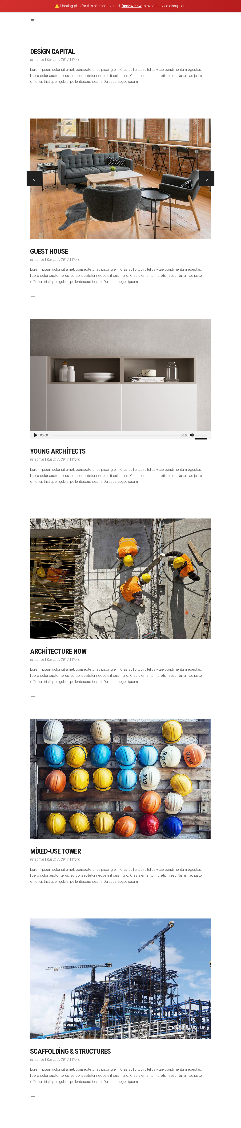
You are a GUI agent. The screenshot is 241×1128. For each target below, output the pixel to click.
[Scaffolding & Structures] (120, 978)
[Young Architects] (120, 379)
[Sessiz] (191, 435)
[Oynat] (35, 435)
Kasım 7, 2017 (58, 59)
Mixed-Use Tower (55, 851)
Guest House (49, 251)
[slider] (202, 435)
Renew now (132, 6)
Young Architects (57, 451)
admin (39, 59)
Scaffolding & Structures (70, 1051)
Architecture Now (58, 651)
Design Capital (52, 51)
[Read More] (32, 96)
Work (76, 59)
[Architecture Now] (120, 578)
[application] (120, 435)
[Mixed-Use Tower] (120, 779)
